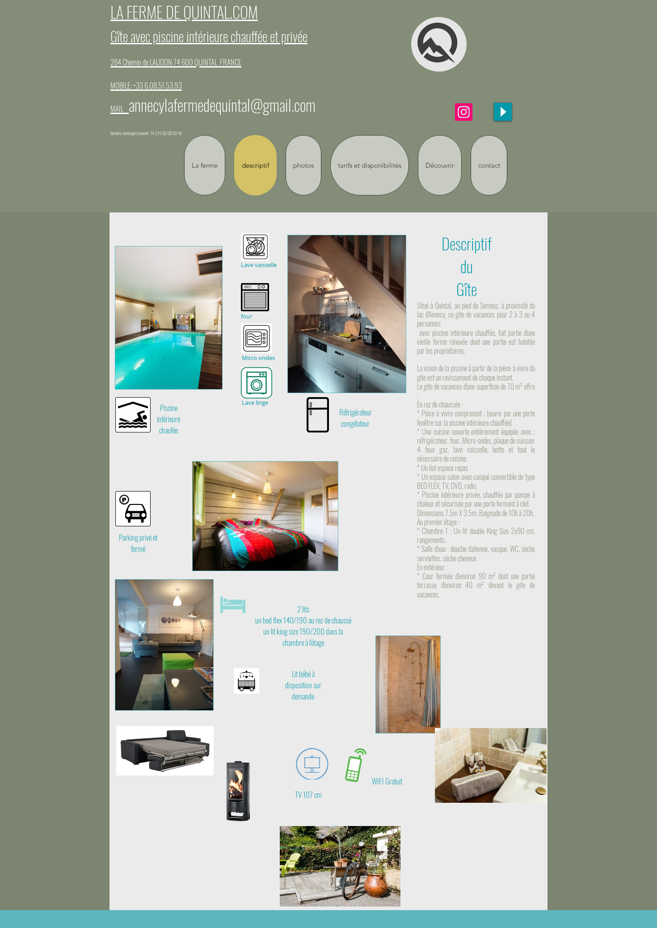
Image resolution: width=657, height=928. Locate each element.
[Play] (503, 112)
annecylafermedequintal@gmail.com (222, 104)
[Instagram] (463, 112)
